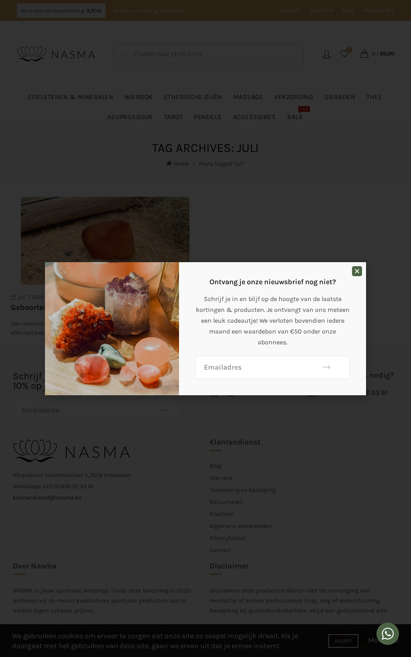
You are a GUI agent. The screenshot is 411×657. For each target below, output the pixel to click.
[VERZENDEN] (326, 367)
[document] (205, 328)
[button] (357, 271)
